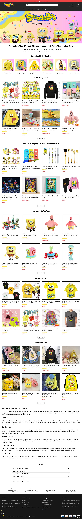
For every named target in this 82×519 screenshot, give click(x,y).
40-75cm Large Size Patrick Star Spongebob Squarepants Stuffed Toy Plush (50, 235)
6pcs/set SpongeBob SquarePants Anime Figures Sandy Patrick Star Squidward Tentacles (10, 197)
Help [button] (79, 517)
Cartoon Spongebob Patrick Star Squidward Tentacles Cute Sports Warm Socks (31, 168)
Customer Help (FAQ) (46, 507)
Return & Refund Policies (47, 504)
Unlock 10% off (2, 513)
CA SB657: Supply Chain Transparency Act (30, 507)
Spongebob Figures (21, 73)
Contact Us (44, 506)
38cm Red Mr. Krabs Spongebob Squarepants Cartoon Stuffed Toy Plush (49, 265)
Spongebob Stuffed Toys (74, 73)
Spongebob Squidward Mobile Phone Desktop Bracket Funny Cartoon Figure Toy (30, 130)
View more (41, 138)
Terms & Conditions (26, 502)
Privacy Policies (25, 504)
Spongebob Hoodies (34, 73)
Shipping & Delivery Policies (47, 500)
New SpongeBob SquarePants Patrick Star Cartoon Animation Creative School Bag (71, 395)
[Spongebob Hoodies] (34, 65)
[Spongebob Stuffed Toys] (74, 65)
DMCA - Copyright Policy (27, 506)
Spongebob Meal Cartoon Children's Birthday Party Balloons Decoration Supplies (10, 168)
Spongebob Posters (47, 73)
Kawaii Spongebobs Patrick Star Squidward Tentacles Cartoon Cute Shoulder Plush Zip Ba (50, 395)
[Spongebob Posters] (47, 65)
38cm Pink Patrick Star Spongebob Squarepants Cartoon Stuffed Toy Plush (70, 235)
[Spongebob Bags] (8, 65)
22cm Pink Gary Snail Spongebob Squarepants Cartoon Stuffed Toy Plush (29, 265)
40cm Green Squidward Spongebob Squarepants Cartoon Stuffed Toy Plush (70, 265)
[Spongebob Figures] (21, 65)
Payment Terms (45, 502)
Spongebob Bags (8, 73)
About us (24, 500)
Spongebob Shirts (61, 73)
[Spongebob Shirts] (61, 65)
